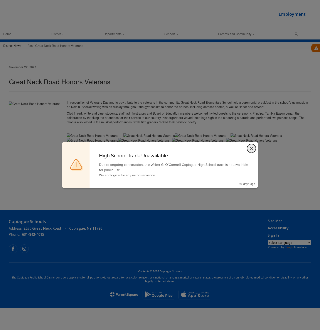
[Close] (251, 148)
